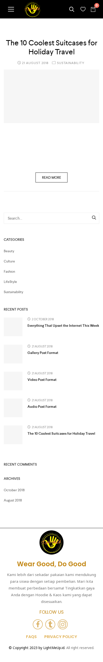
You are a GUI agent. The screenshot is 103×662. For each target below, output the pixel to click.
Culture (9, 261)
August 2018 (13, 500)
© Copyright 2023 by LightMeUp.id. (37, 647)
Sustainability (70, 63)
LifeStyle (10, 281)
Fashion (9, 271)
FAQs (31, 637)
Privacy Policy (60, 637)
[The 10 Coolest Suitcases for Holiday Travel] (51, 96)
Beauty (9, 251)
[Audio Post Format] (13, 408)
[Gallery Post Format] (13, 354)
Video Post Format (42, 379)
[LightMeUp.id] (32, 9)
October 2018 (14, 490)
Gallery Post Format (43, 352)
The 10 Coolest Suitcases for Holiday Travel (51, 47)
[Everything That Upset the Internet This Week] (13, 327)
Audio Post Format (42, 406)
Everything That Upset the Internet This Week (63, 325)
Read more (51, 177)
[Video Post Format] (13, 381)
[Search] (94, 218)
